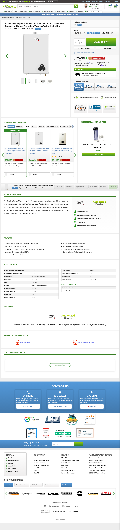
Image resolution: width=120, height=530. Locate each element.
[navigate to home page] (9, 6)
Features (69, 187)
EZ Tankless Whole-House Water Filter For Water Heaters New (98, 146)
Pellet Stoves (65, 463)
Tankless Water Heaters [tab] (51, 484)
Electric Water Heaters (96, 463)
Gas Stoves (65, 465)
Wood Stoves (65, 458)
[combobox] (45, 6)
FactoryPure (65, 502)
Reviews (113, 187)
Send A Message (60, 406)
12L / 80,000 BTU (79, 33)
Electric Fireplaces (67, 468)
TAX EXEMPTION (88, 1)
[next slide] (65, 56)
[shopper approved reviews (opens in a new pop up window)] (80, 108)
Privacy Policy (11, 466)
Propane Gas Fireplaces (68, 473)
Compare (11, 174)
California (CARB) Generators (42, 465)
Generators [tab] (9, 484)
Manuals (103, 187)
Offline (92, 406)
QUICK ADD (98, 155)
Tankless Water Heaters (7, 17)
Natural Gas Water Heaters (97, 465)
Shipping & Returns (13, 460)
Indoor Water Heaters (96, 458)
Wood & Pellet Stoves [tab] (21, 484)
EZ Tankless (18, 17)
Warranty (93, 187)
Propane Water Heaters (96, 468)
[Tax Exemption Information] (93, 52)
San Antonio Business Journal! (68, 14)
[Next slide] (75, 155)
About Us (10, 458)
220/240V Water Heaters (97, 473)
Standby (36, 470)
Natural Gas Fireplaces (68, 470)
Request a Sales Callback (94, 12)
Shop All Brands (66, 484)
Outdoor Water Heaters (96, 460)
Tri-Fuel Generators (39, 463)
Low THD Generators (40, 468)
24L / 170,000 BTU (107, 33)
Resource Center (12, 471)
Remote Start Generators (41, 460)
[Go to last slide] (3, 155)
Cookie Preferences (60, 519)
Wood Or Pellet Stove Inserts (70, 460)
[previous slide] (7, 56)
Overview (59, 187)
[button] (25, 175)
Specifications (81, 187)
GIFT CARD (99, 1)
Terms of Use (11, 469)
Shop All (36, 473)
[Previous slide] (7, 494)
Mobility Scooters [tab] (36, 484)
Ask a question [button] (60, 365)
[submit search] (76, 6)
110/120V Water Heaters (97, 470)
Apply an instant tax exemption (84, 52)
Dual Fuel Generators (40, 458)
